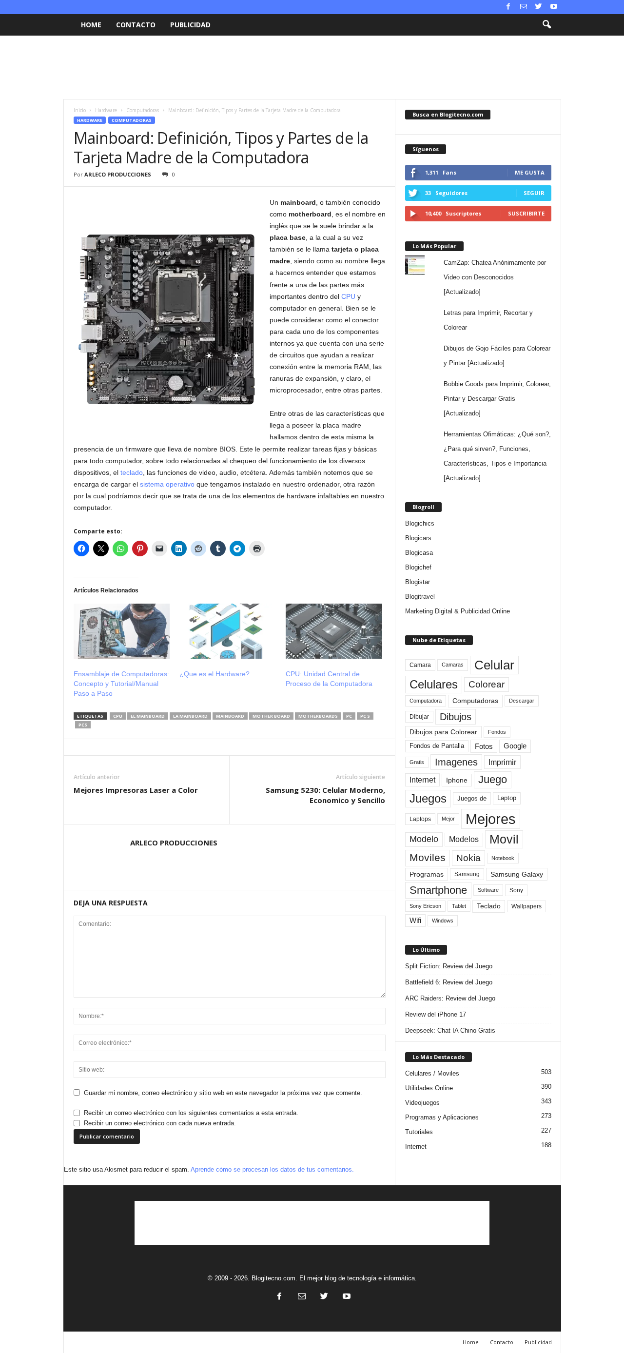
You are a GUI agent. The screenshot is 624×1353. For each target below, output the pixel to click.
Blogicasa (419, 552)
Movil (504, 839)
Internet (422, 780)
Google (515, 746)
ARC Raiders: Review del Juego (450, 998)
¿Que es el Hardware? (214, 674)
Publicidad (190, 24)
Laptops (420, 819)
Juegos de (472, 798)
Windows (442, 920)
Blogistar (417, 582)
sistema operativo (167, 484)
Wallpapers (526, 906)
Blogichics (419, 523)
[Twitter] (539, 7)
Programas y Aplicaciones (442, 1117)
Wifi (415, 920)
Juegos (428, 798)
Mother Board (271, 716)
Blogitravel (420, 596)
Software (488, 890)
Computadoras (142, 110)
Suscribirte (526, 213)
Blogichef (418, 567)
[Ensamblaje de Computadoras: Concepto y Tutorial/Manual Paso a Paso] (122, 631)
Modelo (424, 839)
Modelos (464, 839)
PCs (82, 725)
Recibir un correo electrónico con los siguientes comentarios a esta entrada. (191, 1113)
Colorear (486, 684)
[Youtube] (554, 7)
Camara (420, 665)
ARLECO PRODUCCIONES (117, 174)
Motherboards (318, 716)
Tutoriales (419, 1132)
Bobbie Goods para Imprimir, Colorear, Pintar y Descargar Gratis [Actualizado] (497, 398)
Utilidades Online (429, 1088)
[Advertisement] (312, 67)
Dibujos (455, 716)
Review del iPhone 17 (435, 1014)
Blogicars (418, 538)
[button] (546, 25)
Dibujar (419, 716)
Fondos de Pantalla (437, 745)
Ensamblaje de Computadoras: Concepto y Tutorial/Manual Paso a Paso (121, 683)
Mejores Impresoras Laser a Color (136, 790)
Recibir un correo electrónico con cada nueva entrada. (160, 1123)
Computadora (426, 701)
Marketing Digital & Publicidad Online (457, 611)
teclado (131, 472)
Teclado (489, 906)
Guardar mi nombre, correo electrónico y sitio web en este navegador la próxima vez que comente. (223, 1093)
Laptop (506, 798)
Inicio (80, 110)
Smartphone (438, 890)
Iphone (457, 780)
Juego (492, 779)
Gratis (417, 762)
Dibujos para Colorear (443, 732)
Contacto (136, 24)
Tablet (459, 906)
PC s (365, 716)
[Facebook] (508, 7)
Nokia (468, 858)
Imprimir (502, 762)
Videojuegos (422, 1102)
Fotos (484, 746)
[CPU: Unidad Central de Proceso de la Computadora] (334, 631)
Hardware (106, 110)
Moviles (428, 857)
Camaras (453, 664)
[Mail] (523, 7)
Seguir (534, 192)
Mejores (491, 819)
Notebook (502, 858)
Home (91, 24)
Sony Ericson (425, 906)
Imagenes (456, 762)
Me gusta (530, 172)
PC (349, 716)
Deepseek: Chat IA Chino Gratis (450, 1030)
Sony (516, 890)
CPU (348, 296)
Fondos (497, 732)
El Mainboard (148, 716)
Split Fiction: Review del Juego (448, 966)
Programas (427, 874)
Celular (494, 665)
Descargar (521, 701)
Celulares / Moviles (432, 1073)
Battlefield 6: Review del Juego (448, 982)
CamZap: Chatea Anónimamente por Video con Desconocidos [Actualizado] (495, 277)
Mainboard (230, 716)
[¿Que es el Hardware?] (227, 631)
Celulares (434, 684)
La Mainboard (190, 716)
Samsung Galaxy (516, 874)
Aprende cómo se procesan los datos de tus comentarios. (272, 1169)
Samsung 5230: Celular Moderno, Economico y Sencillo (325, 795)
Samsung (467, 874)
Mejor (448, 819)
